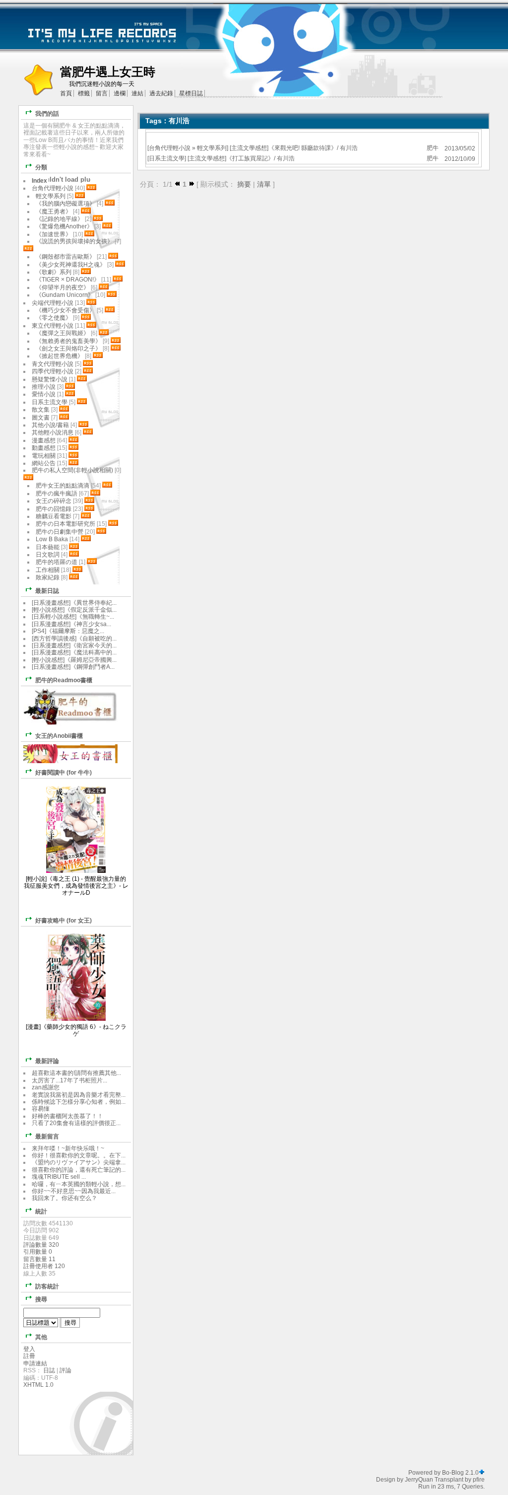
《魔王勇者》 (53, 211)
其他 (41, 1337)
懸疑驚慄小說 (49, 379)
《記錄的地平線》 (59, 218)
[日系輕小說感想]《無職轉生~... (73, 616)
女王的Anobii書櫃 (59, 735)
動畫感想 (44, 447)
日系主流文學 (167, 158)
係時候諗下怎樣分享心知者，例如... (79, 1101)
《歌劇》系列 (53, 272)
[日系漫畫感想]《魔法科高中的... (74, 652)
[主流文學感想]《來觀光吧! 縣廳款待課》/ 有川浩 (294, 147)
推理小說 (44, 386)
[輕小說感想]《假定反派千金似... (74, 609)
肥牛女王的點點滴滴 (62, 485)
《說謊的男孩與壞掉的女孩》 (74, 241)
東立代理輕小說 (52, 325)
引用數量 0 (37, 1251)
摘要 (244, 184)
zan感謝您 (46, 1087)
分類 (41, 167)
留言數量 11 (39, 1259)
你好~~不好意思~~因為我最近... (74, 1191)
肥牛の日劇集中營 (60, 531)
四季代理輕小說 (52, 371)
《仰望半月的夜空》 (62, 287)
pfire (479, 1479)
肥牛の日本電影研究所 (66, 523)
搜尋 (41, 1299)
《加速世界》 (53, 234)
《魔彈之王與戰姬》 (62, 333)
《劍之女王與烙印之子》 (68, 348)
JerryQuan (419, 1479)
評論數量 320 (41, 1244)
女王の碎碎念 (53, 501)
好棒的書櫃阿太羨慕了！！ (67, 1116)
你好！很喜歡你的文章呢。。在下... (79, 1155)
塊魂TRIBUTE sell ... (59, 1176)
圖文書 (41, 417)
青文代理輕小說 (52, 363)
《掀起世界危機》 (59, 356)
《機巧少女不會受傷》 (65, 310)
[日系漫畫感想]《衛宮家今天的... (74, 645)
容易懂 (41, 1108)
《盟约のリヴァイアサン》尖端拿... (79, 1162)
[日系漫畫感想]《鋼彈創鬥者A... (73, 666)
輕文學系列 (212, 147)
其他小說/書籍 (50, 425)
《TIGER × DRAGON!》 (68, 279)
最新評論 (47, 1061)
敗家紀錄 (48, 577)
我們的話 (47, 113)
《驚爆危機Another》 (64, 226)
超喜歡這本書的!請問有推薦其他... (76, 1072)
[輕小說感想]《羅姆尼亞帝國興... (74, 659)
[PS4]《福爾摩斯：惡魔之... (68, 631)
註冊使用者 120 (44, 1266)
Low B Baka (52, 539)
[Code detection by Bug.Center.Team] (482, 1472)
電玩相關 (44, 455)
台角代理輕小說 (169, 147)
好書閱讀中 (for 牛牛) (63, 772)
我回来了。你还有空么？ (64, 1198)
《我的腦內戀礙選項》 (65, 203)
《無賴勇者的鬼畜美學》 (68, 341)
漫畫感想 (44, 440)
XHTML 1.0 (38, 1384)
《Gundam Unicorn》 (65, 294)
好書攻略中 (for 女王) (63, 920)
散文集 (41, 409)
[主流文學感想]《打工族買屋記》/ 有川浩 (241, 158)
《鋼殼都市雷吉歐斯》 (65, 256)
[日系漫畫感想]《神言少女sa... (71, 624)
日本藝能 (48, 547)
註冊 (29, 1356)
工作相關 (48, 570)
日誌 (49, 1370)
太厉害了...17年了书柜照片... (69, 1080)
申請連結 (35, 1363)
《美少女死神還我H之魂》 (71, 264)
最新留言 (47, 1136)
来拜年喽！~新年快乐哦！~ (68, 1148)
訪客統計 (47, 1286)
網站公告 (44, 463)
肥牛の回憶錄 (53, 508)
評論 (65, 1370)
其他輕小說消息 (52, 432)
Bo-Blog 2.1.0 (460, 1472)
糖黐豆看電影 (53, 516)
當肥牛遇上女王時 (107, 71)
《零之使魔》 (53, 317)
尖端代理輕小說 (52, 302)
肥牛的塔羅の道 (56, 562)
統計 (41, 1211)
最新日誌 (47, 590)
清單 (264, 184)
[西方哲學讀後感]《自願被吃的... (74, 638)
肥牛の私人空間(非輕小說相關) (72, 470)
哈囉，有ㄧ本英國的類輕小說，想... (79, 1184)
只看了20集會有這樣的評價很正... (76, 1123)
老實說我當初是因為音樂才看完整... (79, 1094)
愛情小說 (44, 394)
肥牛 (433, 147)
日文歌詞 (48, 554)
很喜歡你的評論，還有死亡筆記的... (79, 1169)
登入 (29, 1349)
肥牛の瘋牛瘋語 (56, 493)
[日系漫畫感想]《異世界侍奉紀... (74, 602)
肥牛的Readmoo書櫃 (63, 680)
